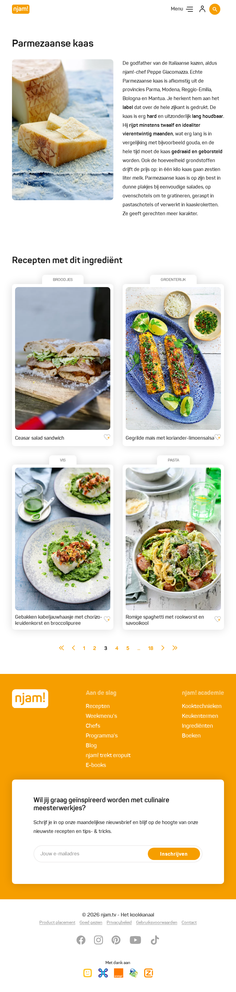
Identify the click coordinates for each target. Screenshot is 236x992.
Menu (177, 9)
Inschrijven (174, 854)
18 (150, 648)
